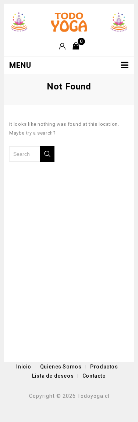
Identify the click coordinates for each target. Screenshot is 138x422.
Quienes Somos (61, 367)
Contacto (94, 376)
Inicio (23, 367)
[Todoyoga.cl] (69, 22)
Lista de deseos (53, 376)
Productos (104, 367)
